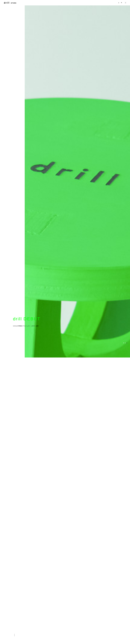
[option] (71, 321)
